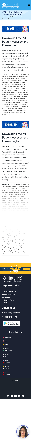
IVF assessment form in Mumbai (19, 90)
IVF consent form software (22, 94)
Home (3, 17)
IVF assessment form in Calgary (16, 196)
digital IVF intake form (23, 74)
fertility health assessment (21, 76)
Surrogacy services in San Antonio (11, 246)
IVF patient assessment (20, 96)
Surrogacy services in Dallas (14, 240)
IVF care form (19, 92)
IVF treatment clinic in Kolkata (9, 232)
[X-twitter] (15, 396)
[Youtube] (23, 396)
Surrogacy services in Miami (16, 244)
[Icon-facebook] (12, 396)
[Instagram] (19, 396)
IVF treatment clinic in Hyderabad (11, 104)
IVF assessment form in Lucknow (15, 206)
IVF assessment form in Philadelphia (18, 210)
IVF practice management (13, 100)
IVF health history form (8, 96)
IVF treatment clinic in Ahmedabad (11, 228)
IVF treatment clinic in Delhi (20, 102)
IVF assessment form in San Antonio (11, 212)
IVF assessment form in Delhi (15, 86)
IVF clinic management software (13, 220)
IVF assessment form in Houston (15, 200)
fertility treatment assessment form (11, 78)
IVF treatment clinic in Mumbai (18, 106)
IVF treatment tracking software (10, 112)
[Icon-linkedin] (8, 396)
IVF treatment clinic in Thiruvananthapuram (16, 110)
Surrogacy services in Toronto (14, 250)
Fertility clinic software (8, 76)
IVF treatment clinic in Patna (15, 234)
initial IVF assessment (13, 82)
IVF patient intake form (15, 224)
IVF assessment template (8, 92)
